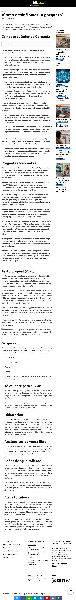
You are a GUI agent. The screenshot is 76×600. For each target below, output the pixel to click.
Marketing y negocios (10, 554)
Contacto (6, 557)
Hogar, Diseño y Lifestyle (11, 544)
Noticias (4, 11)
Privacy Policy (32, 545)
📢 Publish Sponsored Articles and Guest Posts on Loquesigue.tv (38, 562)
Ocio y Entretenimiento (11, 551)
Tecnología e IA (8, 541)
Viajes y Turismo (8, 548)
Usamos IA (31, 557)
